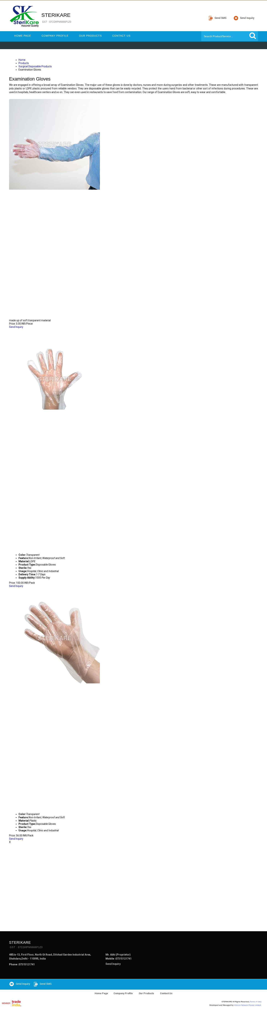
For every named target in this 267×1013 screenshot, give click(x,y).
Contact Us (121, 35)
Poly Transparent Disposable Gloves (44, 589)
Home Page (22, 35)
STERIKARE (56, 17)
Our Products (90, 35)
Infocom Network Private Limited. (247, 1005)
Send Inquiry (16, 326)
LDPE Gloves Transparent (33, 330)
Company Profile (55, 35)
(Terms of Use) (255, 1002)
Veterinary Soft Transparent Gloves (44, 95)
